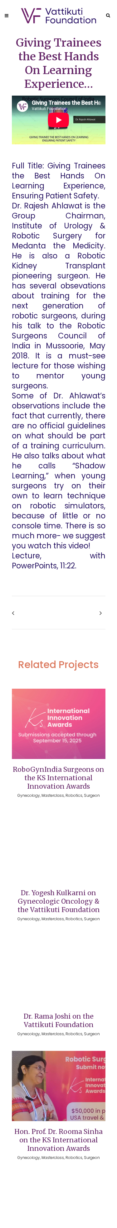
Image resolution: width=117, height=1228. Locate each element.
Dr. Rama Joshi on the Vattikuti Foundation (59, 1020)
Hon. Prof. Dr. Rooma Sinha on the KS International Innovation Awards (58, 1140)
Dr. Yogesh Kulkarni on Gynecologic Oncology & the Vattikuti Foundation (58, 901)
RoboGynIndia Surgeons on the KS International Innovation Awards (58, 778)
